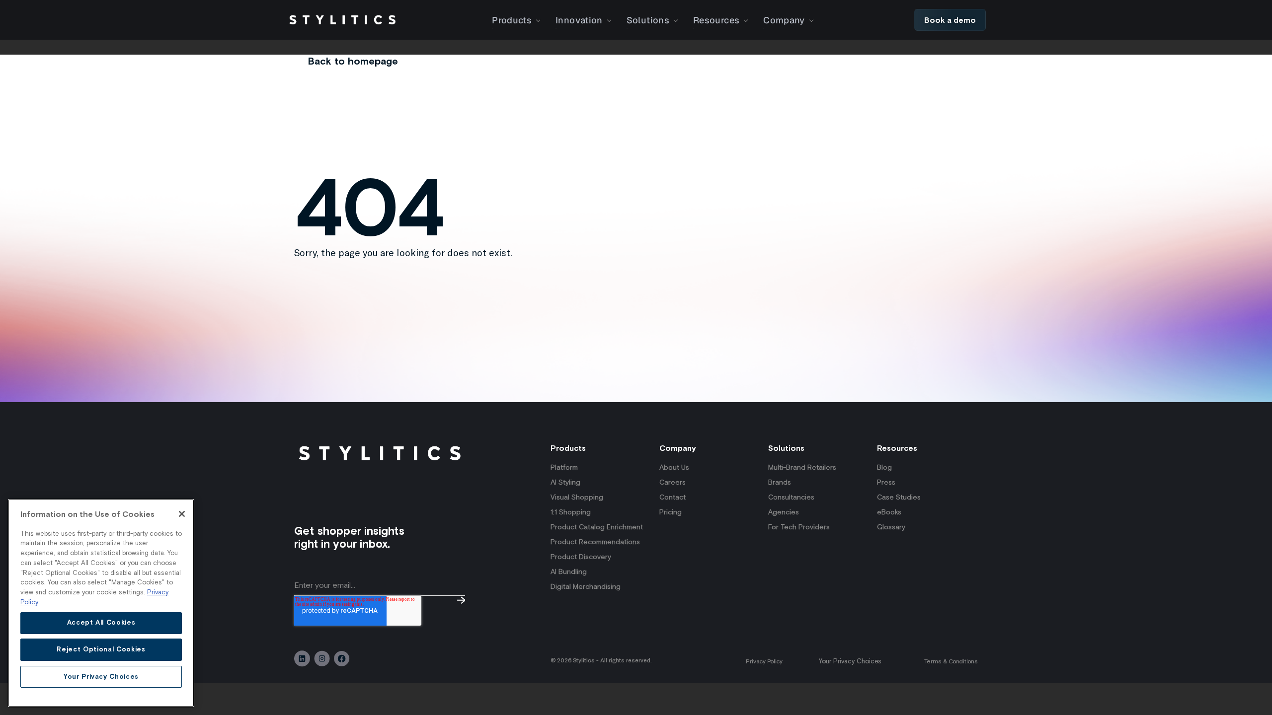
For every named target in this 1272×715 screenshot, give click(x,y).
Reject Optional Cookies (101, 649)
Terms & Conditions (951, 661)
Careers (672, 482)
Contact (672, 497)
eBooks (889, 512)
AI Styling (565, 482)
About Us (674, 467)
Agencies (783, 512)
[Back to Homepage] (342, 19)
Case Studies (899, 497)
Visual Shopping (577, 497)
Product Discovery (581, 557)
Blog (884, 467)
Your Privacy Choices (850, 661)
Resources (716, 20)
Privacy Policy (764, 661)
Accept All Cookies (101, 622)
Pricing (670, 512)
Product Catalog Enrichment (597, 527)
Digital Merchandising (586, 586)
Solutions (648, 20)
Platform (564, 467)
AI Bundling (569, 571)
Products (512, 20)
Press (886, 482)
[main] (101, 603)
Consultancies (791, 497)
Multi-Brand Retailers (802, 467)
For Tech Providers (799, 527)
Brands (779, 482)
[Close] (182, 514)
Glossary (891, 527)
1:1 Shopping (571, 512)
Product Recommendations (595, 542)
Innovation (579, 20)
